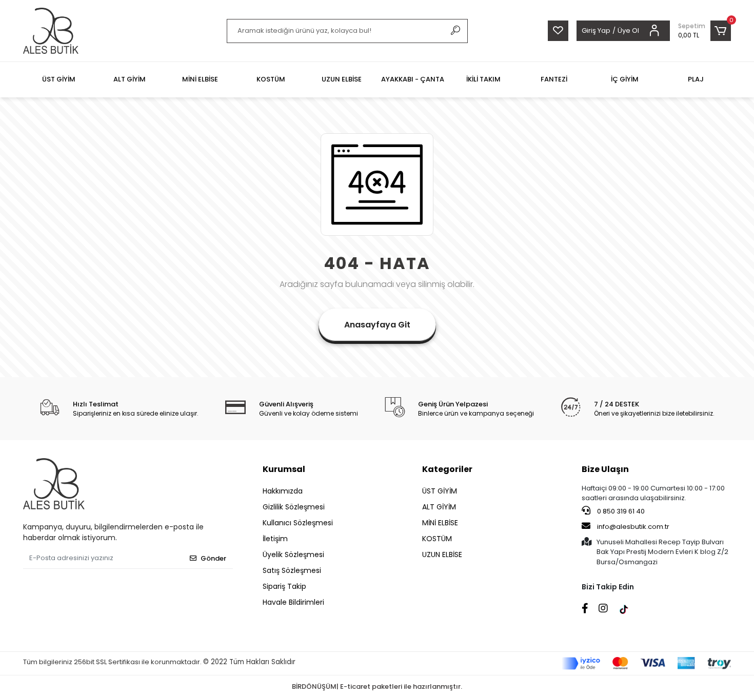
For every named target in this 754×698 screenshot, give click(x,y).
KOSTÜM (437, 538)
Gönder (213, 558)
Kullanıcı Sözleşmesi (298, 523)
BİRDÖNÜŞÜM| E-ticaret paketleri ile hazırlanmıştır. (377, 686)
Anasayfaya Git (377, 325)
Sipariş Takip (284, 586)
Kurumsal (284, 469)
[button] (704, 30)
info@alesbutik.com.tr (633, 526)
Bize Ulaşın (605, 469)
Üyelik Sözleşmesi (293, 554)
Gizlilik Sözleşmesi (294, 507)
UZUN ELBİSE (442, 554)
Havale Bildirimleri (293, 602)
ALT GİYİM (439, 507)
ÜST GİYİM (439, 491)
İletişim (275, 538)
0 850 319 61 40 (620, 511)
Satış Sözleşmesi (292, 570)
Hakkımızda (283, 491)
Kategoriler (447, 469)
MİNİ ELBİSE (440, 523)
